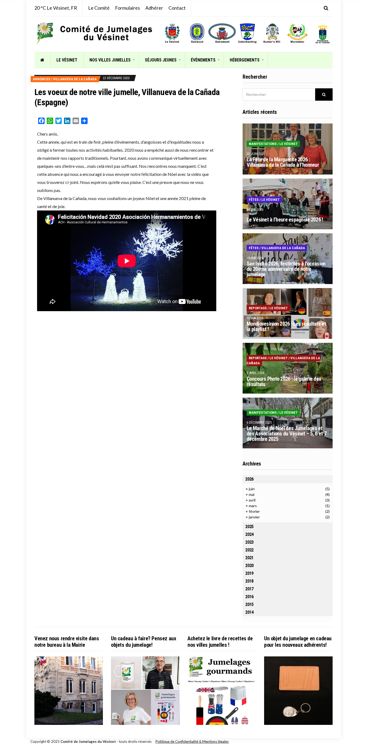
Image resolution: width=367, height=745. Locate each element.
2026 (249, 479)
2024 (249, 534)
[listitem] (172, 33)
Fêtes (254, 200)
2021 (249, 557)
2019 (249, 573)
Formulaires (127, 8)
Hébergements (245, 60)
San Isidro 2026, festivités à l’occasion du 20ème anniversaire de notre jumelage (286, 269)
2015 (249, 604)
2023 (249, 542)
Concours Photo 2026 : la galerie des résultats (284, 381)
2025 (249, 526)
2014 (249, 612)
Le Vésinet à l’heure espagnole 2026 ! (285, 219)
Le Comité (99, 8)
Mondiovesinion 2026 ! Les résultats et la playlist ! (286, 326)
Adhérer (154, 8)
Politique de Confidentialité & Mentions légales (192, 741)
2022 (249, 550)
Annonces (42, 79)
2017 (249, 588)
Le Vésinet (66, 60)
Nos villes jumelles (110, 60)
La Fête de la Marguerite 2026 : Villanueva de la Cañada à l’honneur (283, 162)
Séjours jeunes (161, 60)
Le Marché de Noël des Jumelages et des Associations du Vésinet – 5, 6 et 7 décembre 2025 (286, 434)
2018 (249, 581)
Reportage (258, 308)
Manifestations (263, 144)
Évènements (203, 60)
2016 (249, 596)
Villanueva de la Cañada (75, 79)
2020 (249, 565)
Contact (177, 8)
